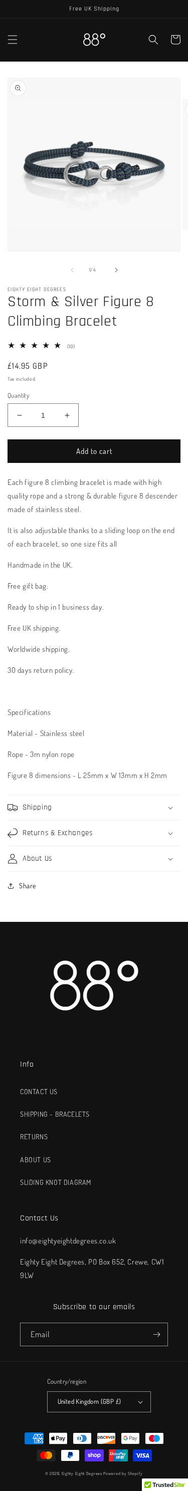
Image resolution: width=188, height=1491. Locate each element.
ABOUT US (35, 1159)
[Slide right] (116, 270)
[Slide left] (72, 270)
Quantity (18, 395)
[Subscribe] (156, 1334)
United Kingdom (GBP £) (89, 1401)
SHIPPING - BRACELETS (55, 1114)
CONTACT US (39, 1091)
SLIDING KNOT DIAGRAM (55, 1182)
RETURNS (34, 1136)
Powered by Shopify (123, 1473)
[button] (13, 40)
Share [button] (27, 885)
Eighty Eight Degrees (82, 1473)
